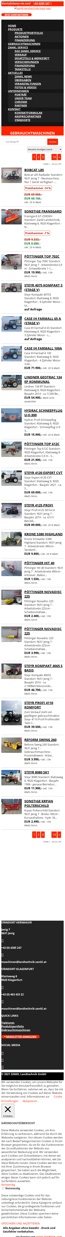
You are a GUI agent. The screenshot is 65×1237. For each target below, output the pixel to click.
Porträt (21, 95)
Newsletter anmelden (21, 1036)
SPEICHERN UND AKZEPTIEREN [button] (20, 1223)
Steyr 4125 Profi (38, 505)
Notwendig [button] (8, 1185)
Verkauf (21, 55)
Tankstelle (23, 69)
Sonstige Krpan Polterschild (38, 803)
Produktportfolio (29, 33)
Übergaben (23, 80)
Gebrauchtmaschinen (24, 44)
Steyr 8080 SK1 (36, 772)
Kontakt (14, 109)
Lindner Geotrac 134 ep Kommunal (43, 379)
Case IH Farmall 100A (43, 348)
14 (54, 157)
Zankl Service (18, 47)
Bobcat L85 (34, 170)
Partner (21, 105)
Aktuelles (15, 73)
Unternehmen (18, 91)
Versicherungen (27, 62)
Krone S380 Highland (43, 534)
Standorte (22, 120)
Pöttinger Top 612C (42, 444)
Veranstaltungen (28, 84)
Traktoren (7, 1023)
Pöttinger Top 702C (42, 256)
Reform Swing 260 (40, 739)
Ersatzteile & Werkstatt (32, 58)
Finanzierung (25, 40)
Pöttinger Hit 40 (39, 563)
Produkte (15, 29)
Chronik (21, 102)
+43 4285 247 (41, 3)
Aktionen (22, 36)
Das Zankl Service (28, 51)
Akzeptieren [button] (29, 1101)
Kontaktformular (28, 113)
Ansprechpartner (28, 116)
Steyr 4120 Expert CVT (43, 472)
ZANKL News (23, 76)
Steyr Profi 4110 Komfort (38, 705)
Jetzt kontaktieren (16, 14)
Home (12, 26)
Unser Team (23, 98)
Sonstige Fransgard (43, 211)
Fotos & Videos (25, 87)
